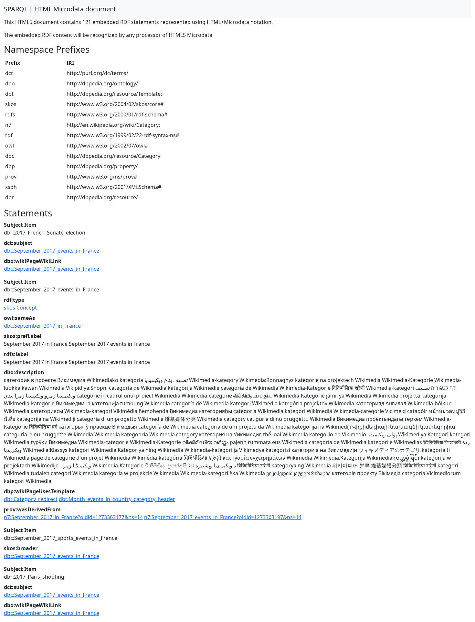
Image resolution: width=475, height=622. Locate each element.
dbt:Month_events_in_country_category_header (117, 499)
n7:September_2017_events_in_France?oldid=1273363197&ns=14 (222, 517)
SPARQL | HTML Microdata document (60, 9)
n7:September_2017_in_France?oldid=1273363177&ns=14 (73, 517)
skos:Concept (20, 307)
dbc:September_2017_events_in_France (51, 250)
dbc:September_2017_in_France (42, 325)
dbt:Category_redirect (31, 499)
